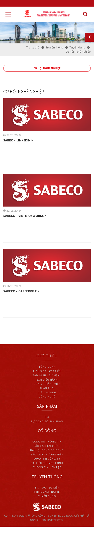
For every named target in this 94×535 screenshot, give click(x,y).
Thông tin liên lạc (47, 467)
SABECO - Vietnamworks (23, 216)
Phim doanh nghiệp (47, 491)
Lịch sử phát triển (47, 371)
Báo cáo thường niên (47, 454)
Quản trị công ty (47, 458)
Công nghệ (47, 396)
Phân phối (47, 388)
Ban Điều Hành (47, 379)
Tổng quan (47, 366)
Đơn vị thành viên (47, 383)
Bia (47, 417)
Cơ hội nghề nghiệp (47, 68)
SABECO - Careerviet (20, 291)
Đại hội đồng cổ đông (47, 450)
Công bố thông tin (47, 441)
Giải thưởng (47, 392)
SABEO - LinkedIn (17, 140)
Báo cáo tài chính (47, 446)
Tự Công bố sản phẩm (47, 421)
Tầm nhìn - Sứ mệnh (47, 375)
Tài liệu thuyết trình (47, 463)
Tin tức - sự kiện (47, 487)
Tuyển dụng (47, 496)
